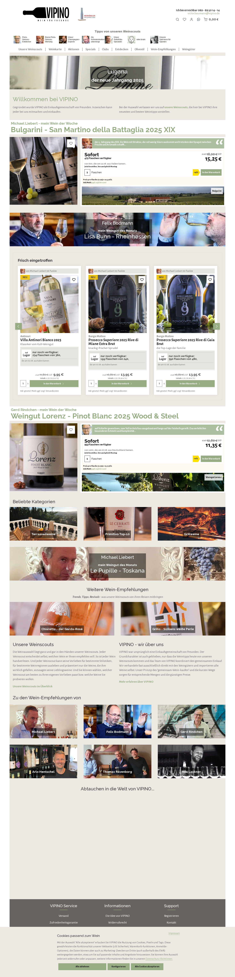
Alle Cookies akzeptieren (147, 966)
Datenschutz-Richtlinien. (159, 958)
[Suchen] (177, 19)
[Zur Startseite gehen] (45, 14)
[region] (117, 326)
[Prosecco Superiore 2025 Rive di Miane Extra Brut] (49, 304)
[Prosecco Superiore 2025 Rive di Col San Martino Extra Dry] (186, 304)
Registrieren (171, 915)
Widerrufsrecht (117, 922)
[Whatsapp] (198, 19)
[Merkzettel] (184, 19)
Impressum (174, 933)
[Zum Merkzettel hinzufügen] (71, 143)
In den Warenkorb (211, 172)
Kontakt (171, 922)
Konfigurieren (119, 966)
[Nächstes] (216, 326)
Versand (64, 915)
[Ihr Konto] (191, 19)
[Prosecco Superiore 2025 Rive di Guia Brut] (117, 304)
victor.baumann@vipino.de (204, 13)
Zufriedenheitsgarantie (64, 922)
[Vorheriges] (18, 326)
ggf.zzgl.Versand (99, 182)
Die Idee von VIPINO (118, 915)
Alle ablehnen (82, 966)
